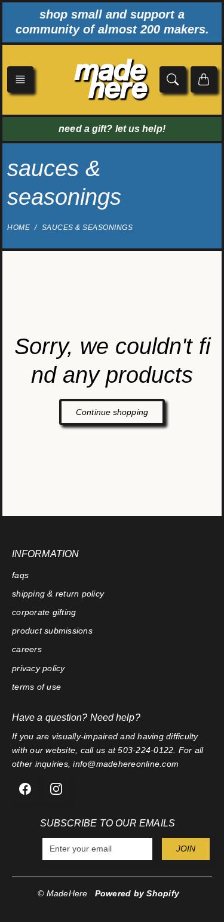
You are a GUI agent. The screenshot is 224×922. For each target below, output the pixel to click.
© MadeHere (63, 893)
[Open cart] (204, 79)
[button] (20, 79)
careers (27, 649)
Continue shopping (112, 412)
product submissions (52, 630)
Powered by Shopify (137, 893)
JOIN (185, 848)
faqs (20, 575)
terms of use (36, 687)
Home (18, 227)
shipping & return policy (58, 593)
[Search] (172, 79)
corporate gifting (44, 612)
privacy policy (38, 668)
